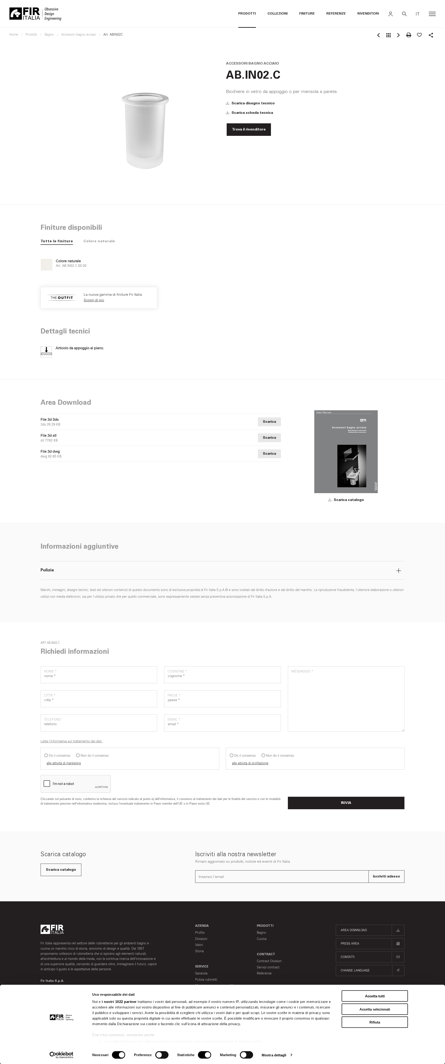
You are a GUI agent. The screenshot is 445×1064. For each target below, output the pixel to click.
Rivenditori (368, 14)
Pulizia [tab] (47, 570)
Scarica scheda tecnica (252, 113)
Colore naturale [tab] (99, 241)
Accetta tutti (375, 996)
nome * (50, 671)
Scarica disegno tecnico (253, 103)
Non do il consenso (95, 756)
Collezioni (277, 14)
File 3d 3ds (50, 419)
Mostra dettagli (274, 1055)
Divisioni (201, 939)
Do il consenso (59, 756)
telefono (52, 720)
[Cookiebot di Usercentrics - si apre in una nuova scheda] (61, 1055)
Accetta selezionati (374, 1009)
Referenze (336, 14)
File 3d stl (49, 435)
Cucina (262, 939)
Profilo (200, 933)
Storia (199, 951)
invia (346, 803)
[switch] (161, 1054)
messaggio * (302, 671)
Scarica (269, 422)
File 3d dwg (50, 451)
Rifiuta (374, 1022)
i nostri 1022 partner (119, 1002)
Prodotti (247, 14)
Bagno (261, 933)
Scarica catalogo (348, 500)
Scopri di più (94, 300)
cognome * (177, 671)
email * (174, 720)
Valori (199, 945)
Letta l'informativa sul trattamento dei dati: (71, 741)
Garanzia (201, 973)
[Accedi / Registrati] (390, 14)
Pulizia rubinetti (206, 980)
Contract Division (269, 961)
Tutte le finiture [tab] (57, 241)
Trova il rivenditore (249, 129)
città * (49, 695)
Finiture (307, 14)
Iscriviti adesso (386, 876)
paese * (174, 695)
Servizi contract (268, 967)
